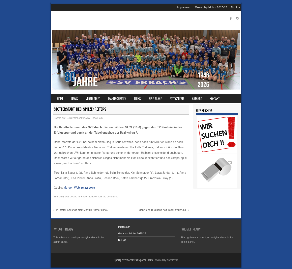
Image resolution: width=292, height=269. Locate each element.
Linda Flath (97, 117)
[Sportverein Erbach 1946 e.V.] (146, 88)
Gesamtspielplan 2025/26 (211, 7)
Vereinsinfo (93, 99)
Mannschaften (117, 99)
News (74, 99)
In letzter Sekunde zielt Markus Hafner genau (80, 210)
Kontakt (214, 99)
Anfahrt (197, 99)
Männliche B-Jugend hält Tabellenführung (164, 210)
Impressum (184, 7)
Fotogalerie (177, 99)
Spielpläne (155, 99)
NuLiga (235, 7)
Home (60, 99)
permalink (112, 196)
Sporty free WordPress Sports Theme (133, 260)
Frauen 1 (85, 196)
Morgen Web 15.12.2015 (79, 187)
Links (137, 99)
